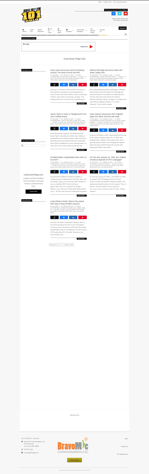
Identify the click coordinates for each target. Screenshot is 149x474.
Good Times (58, 124)
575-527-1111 (28, 449)
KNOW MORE (33, 191)
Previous (52, 245)
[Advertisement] (33, 104)
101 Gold (60, 122)
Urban (123, 120)
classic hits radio (73, 78)
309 (67, 245)
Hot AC (114, 120)
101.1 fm (56, 78)
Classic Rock (77, 120)
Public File (107, 2)
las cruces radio (71, 80)
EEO (100, 2)
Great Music (58, 80)
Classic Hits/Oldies (66, 76)
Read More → (82, 103)
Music (74, 76)
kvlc (64, 80)
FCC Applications (120, 2)
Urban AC (92, 122)
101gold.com (63, 78)
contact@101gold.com (31, 452)
